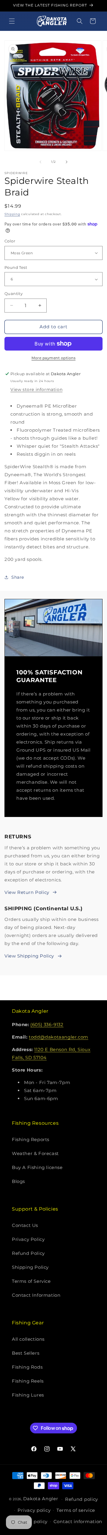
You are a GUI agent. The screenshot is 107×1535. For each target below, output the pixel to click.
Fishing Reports (30, 1139)
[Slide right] (66, 161)
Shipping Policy (30, 1267)
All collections (28, 1339)
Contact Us (25, 1225)
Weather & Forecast (35, 1153)
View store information (36, 389)
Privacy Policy (28, 1239)
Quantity (13, 293)
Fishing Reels (28, 1381)
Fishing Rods (27, 1367)
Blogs (18, 1181)
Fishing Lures (28, 1395)
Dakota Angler (40, 1498)
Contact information (78, 1521)
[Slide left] (40, 161)
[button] (11, 21)
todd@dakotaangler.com (58, 1037)
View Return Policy (26, 892)
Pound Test (15, 267)
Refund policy (81, 1499)
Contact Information (36, 1295)
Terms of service (75, 1510)
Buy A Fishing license (37, 1167)
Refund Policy (28, 1253)
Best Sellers (25, 1353)
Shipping (12, 214)
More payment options (53, 358)
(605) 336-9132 (46, 1024)
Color (9, 241)
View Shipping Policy (29, 956)
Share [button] (17, 577)
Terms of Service (31, 1281)
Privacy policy (34, 1510)
